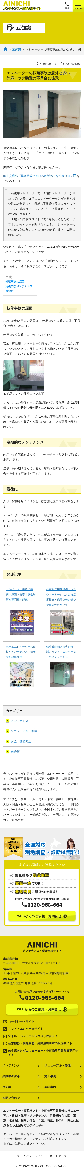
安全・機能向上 (21, 741)
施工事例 (50, 1076)
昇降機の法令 (11, 1076)
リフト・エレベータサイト (25, 1028)
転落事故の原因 (15, 281)
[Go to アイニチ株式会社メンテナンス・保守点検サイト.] (5, 50)
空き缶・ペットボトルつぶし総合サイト (34, 1036)
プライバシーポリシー (31, 1156)
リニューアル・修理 (24, 731)
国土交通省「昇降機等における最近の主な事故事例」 (38, 176)
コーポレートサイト (21, 1021)
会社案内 (50, 1087)
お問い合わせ (11, 1097)
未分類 (15, 751)
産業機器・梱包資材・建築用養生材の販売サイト (40, 1043)
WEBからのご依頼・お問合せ (39, 916)
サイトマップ (58, 1156)
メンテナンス (19, 720)
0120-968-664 (44, 904)
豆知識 (6, 1087)
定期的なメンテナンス (19, 286)
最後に (10, 291)
